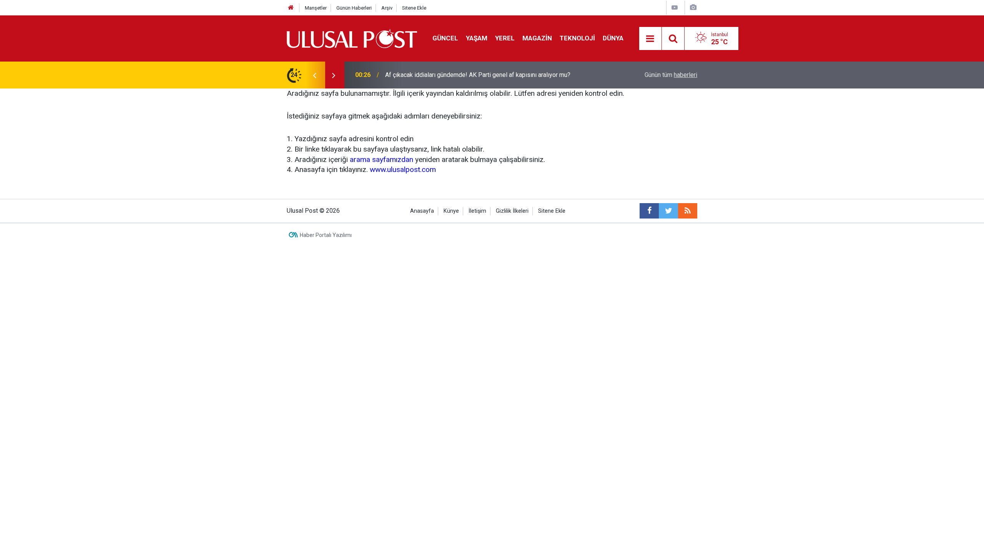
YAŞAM (476, 38)
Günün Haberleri (354, 8)
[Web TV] (674, 7)
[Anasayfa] (291, 8)
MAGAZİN (537, 38)
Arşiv (386, 8)
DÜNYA (613, 38)
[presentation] (314, 75)
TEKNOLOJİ (577, 38)
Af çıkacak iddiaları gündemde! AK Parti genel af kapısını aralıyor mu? (477, 74)
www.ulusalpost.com (403, 169)
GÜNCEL (445, 38)
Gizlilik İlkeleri (512, 211)
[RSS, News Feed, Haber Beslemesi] (687, 211)
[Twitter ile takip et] (668, 211)
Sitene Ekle (414, 8)
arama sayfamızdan (381, 159)
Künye (451, 211)
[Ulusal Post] (352, 38)
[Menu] (650, 39)
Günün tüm (671, 74)
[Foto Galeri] (693, 7)
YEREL (505, 38)
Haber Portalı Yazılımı (326, 235)
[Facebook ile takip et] (649, 211)
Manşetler (316, 8)
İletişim (477, 211)
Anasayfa (422, 211)
